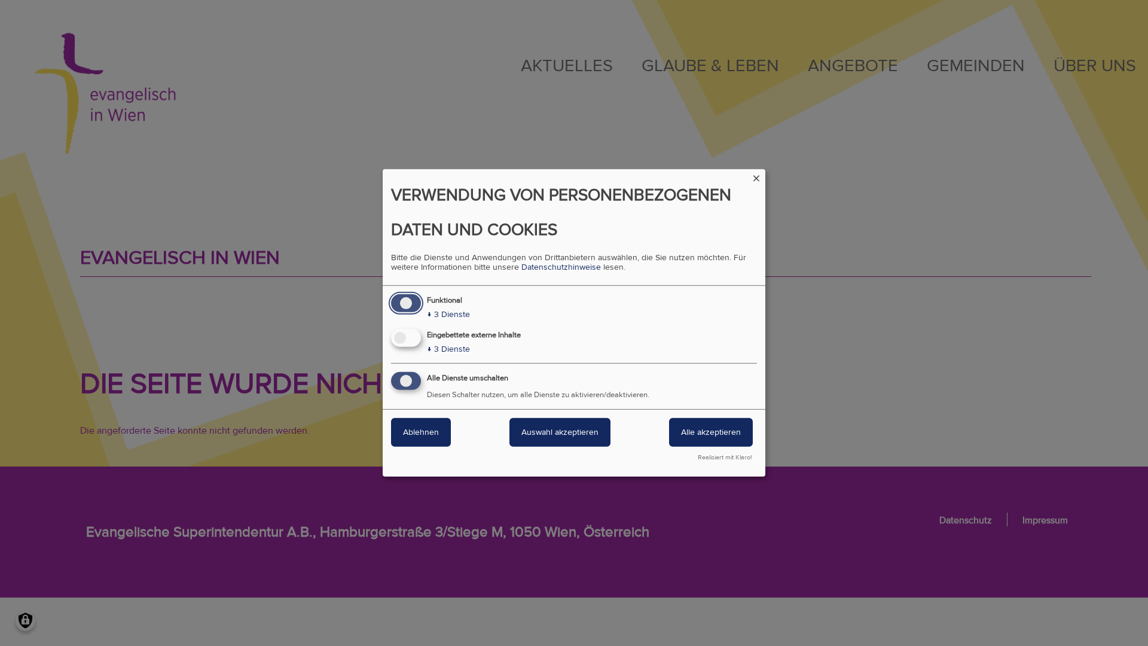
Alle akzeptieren (711, 432)
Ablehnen (421, 432)
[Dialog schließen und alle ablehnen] (756, 176)
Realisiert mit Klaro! (725, 457)
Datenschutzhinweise (561, 267)
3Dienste (448, 314)
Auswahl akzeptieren (560, 432)
